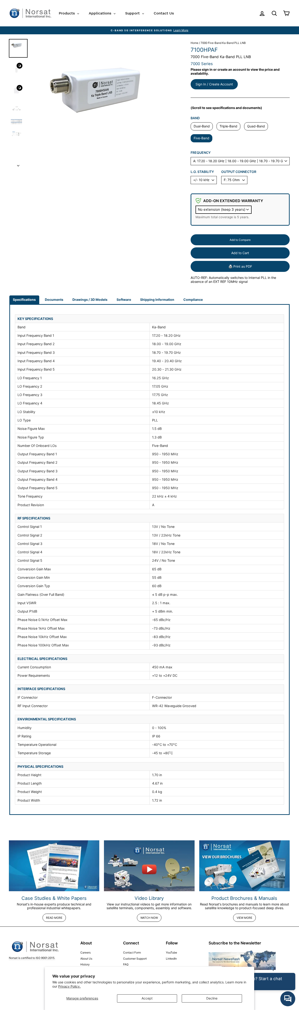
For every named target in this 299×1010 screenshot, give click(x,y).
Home (194, 43)
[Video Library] (149, 865)
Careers (85, 952)
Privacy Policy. (69, 986)
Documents (54, 300)
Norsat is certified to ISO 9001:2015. (32, 958)
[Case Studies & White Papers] (54, 865)
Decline (211, 998)
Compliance (193, 300)
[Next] (18, 164)
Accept (147, 998)
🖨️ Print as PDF (240, 266)
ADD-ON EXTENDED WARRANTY (233, 200)
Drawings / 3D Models (89, 300)
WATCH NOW (149, 917)
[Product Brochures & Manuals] (244, 865)
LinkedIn (171, 958)
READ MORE (54, 917)
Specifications (24, 300)
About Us (86, 958)
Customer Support (135, 958)
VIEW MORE (244, 917)
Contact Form (132, 952)
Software (124, 300)
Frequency (201, 152)
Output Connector (238, 172)
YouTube (171, 952)
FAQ (125, 964)
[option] (149, 30)
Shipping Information (157, 300)
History (85, 964)
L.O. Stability (202, 172)
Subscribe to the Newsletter (235, 943)
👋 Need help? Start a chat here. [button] (255, 981)
